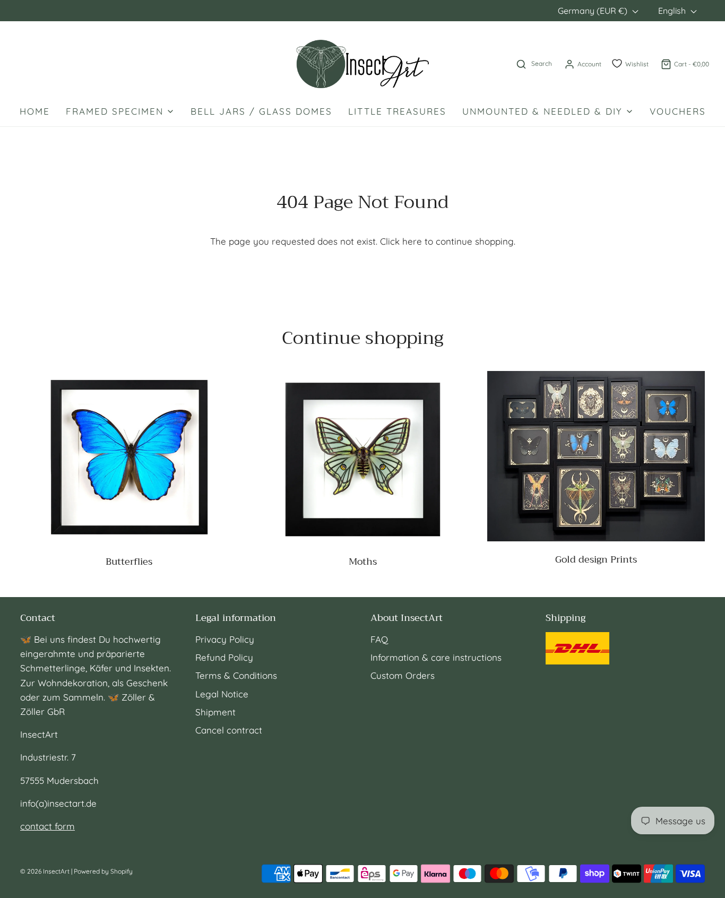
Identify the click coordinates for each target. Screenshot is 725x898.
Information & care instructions (436, 657)
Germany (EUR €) (593, 10)
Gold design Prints (596, 559)
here (412, 241)
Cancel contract (228, 730)
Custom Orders (402, 675)
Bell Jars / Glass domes (261, 111)
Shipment (215, 712)
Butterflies (129, 561)
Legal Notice (221, 694)
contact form (47, 826)
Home (35, 111)
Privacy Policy (224, 639)
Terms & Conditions (236, 675)
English (673, 10)
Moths (363, 561)
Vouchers (678, 111)
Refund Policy (224, 657)
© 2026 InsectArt (45, 871)
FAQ (379, 639)
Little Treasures (397, 111)
